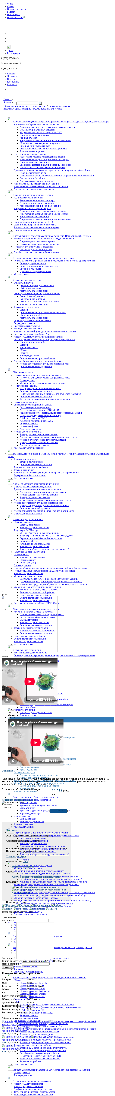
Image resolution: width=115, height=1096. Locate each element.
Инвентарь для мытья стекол (27, 280)
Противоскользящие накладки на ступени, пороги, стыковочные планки (57, 175)
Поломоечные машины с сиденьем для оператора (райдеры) (50, 394)
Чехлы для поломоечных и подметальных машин (45, 399)
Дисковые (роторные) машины (35, 407)
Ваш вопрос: (9, 958)
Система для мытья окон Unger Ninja (32, 334)
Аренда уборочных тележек (28, 513)
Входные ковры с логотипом (34, 162)
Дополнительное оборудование (36, 366)
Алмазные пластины (30, 429)
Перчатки (24, 859)
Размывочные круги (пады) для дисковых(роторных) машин (50, 1007)
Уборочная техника (23, 372)
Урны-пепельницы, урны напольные (38, 805)
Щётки (23, 350)
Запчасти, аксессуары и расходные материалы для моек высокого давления (51, 1070)
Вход (11, 50)
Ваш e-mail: (8, 920)
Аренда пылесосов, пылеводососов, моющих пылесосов (48, 437)
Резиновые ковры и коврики (28, 197)
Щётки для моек (22, 1072)
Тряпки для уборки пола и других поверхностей (44, 549)
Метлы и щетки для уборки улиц (30, 652)
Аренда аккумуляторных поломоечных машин (43, 439)
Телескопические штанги (26, 307)
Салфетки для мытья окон (27, 326)
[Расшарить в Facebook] (22, 905)
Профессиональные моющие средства (33, 1089)
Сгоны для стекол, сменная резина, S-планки (37, 293)
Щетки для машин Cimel (32, 988)
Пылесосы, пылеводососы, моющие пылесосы (37, 375)
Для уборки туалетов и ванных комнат (39, 786)
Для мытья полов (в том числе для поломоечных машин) (49, 579)
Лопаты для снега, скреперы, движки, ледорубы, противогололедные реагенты (54, 260)
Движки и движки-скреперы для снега (39, 266)
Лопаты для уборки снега (33, 263)
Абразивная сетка (29, 423)
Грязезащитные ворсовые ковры (30, 154)
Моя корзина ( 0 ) (19, 92)
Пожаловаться (15, 17)
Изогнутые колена (29, 347)
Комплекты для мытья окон (34, 291)
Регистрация (13, 53)
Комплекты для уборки (25, 791)
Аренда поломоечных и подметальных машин (37, 489)
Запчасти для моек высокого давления (33, 1094)
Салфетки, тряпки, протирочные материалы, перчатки (41, 832)
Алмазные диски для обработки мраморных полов (45, 1039)
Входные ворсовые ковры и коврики (32, 208)
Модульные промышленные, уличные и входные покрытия (44, 238)
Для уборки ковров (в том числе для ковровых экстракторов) (51, 581)
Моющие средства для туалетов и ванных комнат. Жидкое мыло (46, 884)
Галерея (11, 12)
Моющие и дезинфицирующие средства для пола (39, 871)
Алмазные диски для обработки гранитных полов (45, 1042)
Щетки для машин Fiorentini (34, 983)
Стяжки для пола (22, 565)
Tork (25, 861)
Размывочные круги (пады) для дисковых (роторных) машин (51, 412)
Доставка (12, 76)
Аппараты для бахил (24, 710)
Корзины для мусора (51, 108)
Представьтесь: (10, 917)
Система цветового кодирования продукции (36, 876)
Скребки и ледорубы (30, 268)
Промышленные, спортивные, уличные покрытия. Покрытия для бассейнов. (52, 236)
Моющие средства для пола (28, 576)
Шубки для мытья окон (31, 288)
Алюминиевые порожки (32, 151)
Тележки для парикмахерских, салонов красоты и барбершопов (46, 472)
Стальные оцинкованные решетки (37, 129)
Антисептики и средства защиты (30, 914)
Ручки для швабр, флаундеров (35, 543)
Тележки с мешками (24, 824)
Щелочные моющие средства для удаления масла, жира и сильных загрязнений (54, 892)
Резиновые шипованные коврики (37, 203)
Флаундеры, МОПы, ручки (27, 530)
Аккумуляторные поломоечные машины (40, 388)
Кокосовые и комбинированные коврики (40, 205)
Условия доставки (16, 856)
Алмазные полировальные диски (36, 1034)
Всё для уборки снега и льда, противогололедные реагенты (43, 258)
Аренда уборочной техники (28, 431)
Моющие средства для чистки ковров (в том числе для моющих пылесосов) (52, 900)
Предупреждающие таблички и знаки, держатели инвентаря (44, 570)
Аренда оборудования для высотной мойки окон (38, 361)
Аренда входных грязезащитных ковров (34, 189)
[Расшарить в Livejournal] (21, 908)
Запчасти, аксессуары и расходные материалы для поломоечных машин (49, 977)
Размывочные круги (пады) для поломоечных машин (47, 1004)
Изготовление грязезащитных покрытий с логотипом (41, 186)
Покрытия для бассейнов (32, 178)
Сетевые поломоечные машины (36, 391)
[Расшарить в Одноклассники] (40, 905)
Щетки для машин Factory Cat (35, 991)
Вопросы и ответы (16, 9)
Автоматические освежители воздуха (39, 775)
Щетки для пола (28, 560)
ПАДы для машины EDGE (33, 418)
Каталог (11, 73)
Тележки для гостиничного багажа (31, 467)
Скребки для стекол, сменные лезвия (32, 320)
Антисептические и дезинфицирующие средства (45, 873)
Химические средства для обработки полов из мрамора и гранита (53, 584)
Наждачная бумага (29, 426)
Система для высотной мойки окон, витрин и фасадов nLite (44, 339)
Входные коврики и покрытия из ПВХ (33, 222)
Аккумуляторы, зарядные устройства (33, 1045)
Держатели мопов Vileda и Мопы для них (41, 538)
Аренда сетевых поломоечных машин (39, 442)
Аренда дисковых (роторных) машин (39, 434)
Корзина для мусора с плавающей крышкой (24, 1024)
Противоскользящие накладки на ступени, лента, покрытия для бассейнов (52, 170)
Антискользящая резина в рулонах (37, 181)
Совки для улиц (28, 562)
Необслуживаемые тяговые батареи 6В (40, 1058)
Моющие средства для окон (28, 328)
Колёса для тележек (24, 478)
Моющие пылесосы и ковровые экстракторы (42, 383)
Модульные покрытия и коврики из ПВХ (41, 132)
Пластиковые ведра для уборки (30, 552)
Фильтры (18, 969)
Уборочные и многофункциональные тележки (37, 587)
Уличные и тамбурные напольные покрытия (36, 124)
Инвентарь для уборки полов (28, 519)
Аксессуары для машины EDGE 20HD (39, 410)
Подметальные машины (26, 402)
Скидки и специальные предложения (32, 1081)
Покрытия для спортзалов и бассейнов (33, 246)
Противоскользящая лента (33, 173)
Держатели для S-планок (32, 299)
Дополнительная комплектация (36, 396)
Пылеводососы (27, 380)
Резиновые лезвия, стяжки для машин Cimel (42, 1026)
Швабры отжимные (24, 522)
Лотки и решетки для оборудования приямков (43, 148)
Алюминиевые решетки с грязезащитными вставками (47, 127)
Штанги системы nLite (31, 315)
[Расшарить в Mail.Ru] (51, 908)
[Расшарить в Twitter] (56, 905)
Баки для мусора (22, 816)
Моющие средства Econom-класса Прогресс (36, 898)
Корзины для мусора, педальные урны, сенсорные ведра (36, 107)
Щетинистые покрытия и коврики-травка (35, 224)
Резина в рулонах (28, 138)
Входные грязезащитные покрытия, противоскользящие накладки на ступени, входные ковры (61, 121)
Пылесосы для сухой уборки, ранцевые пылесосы (45, 377)
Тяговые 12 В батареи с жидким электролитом (43, 1047)
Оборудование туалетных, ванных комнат (24, 106)
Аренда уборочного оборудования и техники (36, 484)
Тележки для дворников (32, 821)
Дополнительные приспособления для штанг (43, 312)
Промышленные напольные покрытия (39, 244)
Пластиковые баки (23, 1064)
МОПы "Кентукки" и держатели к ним (39, 533)
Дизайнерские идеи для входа (35, 146)
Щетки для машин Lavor (32, 996)
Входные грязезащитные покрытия (37, 241)
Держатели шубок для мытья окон (37, 285)
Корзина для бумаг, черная (15, 1040)
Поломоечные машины (25, 385)
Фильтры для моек (23, 1075)
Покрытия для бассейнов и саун (36, 249)
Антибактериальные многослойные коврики (42, 167)
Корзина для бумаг (11, 1049)
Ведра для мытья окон (25, 323)
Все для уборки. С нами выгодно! (39, 887)
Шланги (24, 353)
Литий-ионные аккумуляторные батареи (40, 1053)
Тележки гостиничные (25, 459)
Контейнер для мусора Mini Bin (18, 800)
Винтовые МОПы (29, 541)
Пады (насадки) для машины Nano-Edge (40, 415)
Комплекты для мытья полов (34, 527)
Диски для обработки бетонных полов (39, 1031)
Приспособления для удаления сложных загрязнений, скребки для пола (50, 568)
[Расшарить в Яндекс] (7, 908)
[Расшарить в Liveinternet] (37, 908)
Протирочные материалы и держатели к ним (42, 846)
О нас (10, 3)
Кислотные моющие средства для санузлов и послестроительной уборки (51, 895)
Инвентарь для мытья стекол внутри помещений (38, 336)
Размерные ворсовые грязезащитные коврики (43, 156)
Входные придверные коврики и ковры (33, 195)
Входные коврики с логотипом (29, 230)
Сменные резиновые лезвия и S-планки (40, 301)
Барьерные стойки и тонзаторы (30, 475)
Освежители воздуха (24, 772)
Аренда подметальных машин (35, 445)
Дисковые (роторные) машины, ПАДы (33, 404)
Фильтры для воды (29, 355)
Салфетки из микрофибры (33, 838)
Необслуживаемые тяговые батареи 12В (40, 1056)
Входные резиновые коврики (34, 135)
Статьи (10, 6)
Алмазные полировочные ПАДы (36, 421)
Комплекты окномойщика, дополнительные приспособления (45, 331)
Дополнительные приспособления (37, 358)
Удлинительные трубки (26, 966)
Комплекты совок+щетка (32, 557)
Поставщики (13, 14)
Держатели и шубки (24, 282)
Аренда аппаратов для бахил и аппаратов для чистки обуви (44, 511)
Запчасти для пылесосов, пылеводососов (34, 1092)
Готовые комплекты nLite (33, 342)
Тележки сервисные (24, 470)
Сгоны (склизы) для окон (32, 296)
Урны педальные (28, 769)
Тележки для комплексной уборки (37, 592)
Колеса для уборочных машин (29, 448)
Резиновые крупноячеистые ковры (37, 200)
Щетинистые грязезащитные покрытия (40, 143)
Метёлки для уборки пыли (33, 843)
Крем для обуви (28, 707)
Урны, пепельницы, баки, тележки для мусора (36, 797)
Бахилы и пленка (28, 715)
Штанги (24, 309)
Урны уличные (27, 808)
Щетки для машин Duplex (33, 993)
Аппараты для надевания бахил (36, 712)
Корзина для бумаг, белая (14, 1031)
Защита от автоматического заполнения (22, 961)
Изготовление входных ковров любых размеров (44, 159)
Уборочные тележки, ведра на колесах (39, 589)
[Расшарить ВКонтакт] (9, 905)
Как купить (13, 81)
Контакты (12, 84)
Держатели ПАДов (23, 999)
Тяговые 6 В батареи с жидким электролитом (43, 1050)
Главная (7, 99)
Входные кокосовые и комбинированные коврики (45, 140)
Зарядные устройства (30, 1061)
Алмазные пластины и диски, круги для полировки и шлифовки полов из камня (55, 1029)
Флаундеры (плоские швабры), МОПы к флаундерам (46, 535)
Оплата (11, 79)
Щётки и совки (21, 554)
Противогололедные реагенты (35, 271)
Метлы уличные (22, 274)
